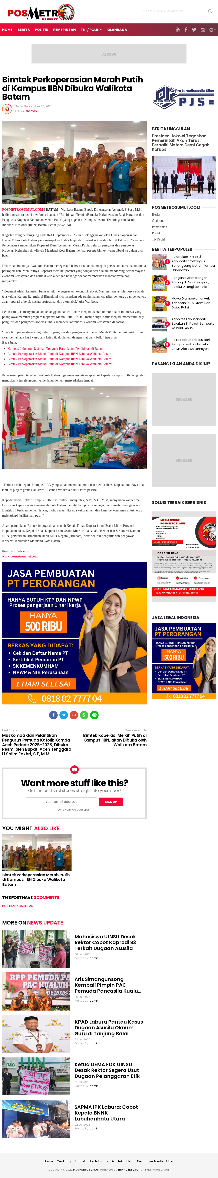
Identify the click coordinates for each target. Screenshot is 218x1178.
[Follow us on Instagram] (203, 29)
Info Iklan (125, 1161)
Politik (156, 233)
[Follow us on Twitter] (194, 29)
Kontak (80, 1161)
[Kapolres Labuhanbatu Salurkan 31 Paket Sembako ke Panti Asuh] (159, 324)
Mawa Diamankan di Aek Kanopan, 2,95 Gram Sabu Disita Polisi (192, 303)
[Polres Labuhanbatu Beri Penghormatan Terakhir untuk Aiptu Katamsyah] (159, 345)
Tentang (64, 1161)
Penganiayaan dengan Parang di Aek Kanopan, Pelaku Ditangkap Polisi (190, 282)
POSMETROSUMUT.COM (22, 209)
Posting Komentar (17, 905)
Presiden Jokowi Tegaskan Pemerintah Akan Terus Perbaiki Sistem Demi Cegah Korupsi (180, 142)
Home (7, 29)
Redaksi (96, 1161)
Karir (111, 1161)
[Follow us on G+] (212, 29)
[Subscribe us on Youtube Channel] (178, 29)
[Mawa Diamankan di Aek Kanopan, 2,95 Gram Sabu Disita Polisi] (159, 303)
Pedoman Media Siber (155, 1161)
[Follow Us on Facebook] (186, 29)
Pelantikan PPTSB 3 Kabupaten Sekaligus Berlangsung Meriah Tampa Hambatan (193, 263)
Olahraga (158, 220)
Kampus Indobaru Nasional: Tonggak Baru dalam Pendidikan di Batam (55, 348)
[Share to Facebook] (53, 715)
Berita (156, 214)
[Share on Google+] (74, 715)
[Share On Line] (94, 715)
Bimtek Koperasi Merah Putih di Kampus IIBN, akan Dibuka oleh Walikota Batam (115, 740)
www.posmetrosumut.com (19, 556)
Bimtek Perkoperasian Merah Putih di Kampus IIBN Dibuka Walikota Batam (72, 88)
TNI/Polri (158, 239)
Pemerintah (159, 227)
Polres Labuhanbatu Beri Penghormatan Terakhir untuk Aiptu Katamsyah (191, 344)
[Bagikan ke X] (63, 715)
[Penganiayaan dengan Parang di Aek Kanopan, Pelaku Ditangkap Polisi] (159, 283)
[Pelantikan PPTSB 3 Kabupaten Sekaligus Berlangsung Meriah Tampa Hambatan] (159, 262)
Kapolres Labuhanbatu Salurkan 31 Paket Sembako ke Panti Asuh (193, 323)
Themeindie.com (129, 1170)
